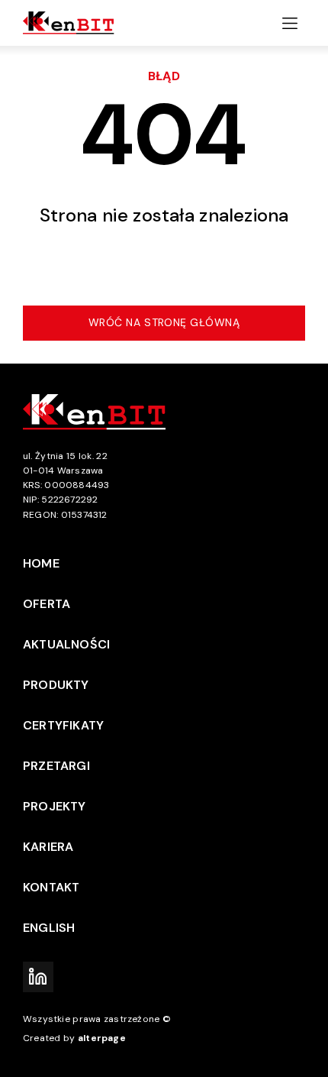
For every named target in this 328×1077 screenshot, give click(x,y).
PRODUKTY (56, 685)
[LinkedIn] (38, 977)
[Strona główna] (72, 22)
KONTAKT (51, 887)
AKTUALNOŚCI (66, 644)
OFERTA (46, 604)
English (49, 928)
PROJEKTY (54, 806)
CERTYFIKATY (63, 725)
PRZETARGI (56, 766)
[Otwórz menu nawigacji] (290, 23)
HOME (41, 563)
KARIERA (48, 847)
